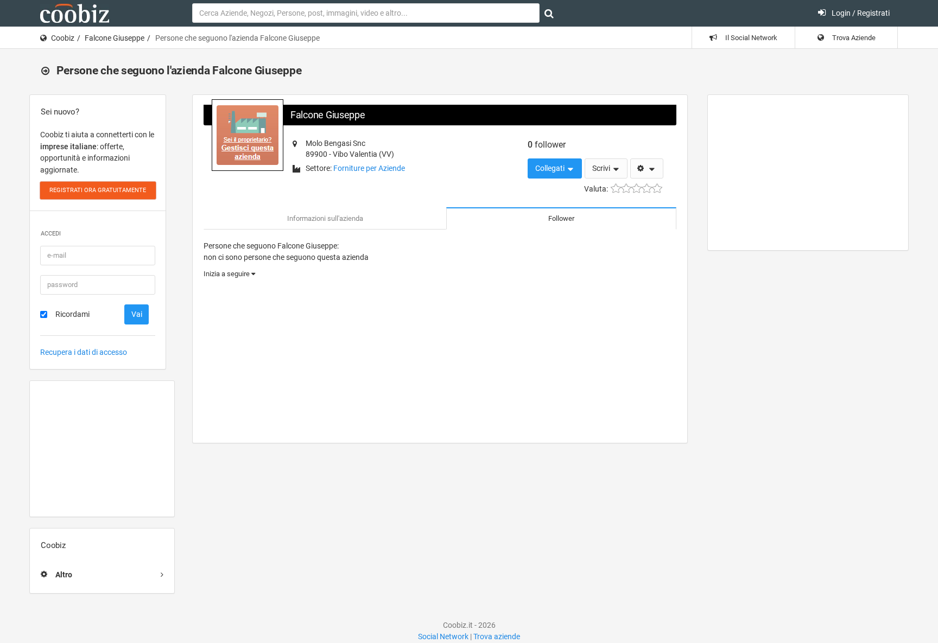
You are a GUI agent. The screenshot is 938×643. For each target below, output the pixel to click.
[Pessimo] (616, 188)
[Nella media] (636, 188)
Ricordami (72, 314)
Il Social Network (750, 38)
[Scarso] (626, 188)
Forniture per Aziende (369, 168)
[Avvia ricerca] (549, 13)
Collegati (550, 168)
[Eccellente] (657, 188)
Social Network (443, 636)
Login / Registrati (860, 13)
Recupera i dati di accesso (83, 352)
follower (547, 144)
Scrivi (602, 168)
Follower (561, 218)
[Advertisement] (102, 449)
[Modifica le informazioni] (646, 168)
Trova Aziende (853, 38)
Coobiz (62, 38)
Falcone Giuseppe (114, 38)
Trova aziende (496, 636)
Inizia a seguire (227, 273)
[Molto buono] (647, 188)
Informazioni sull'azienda (325, 218)
